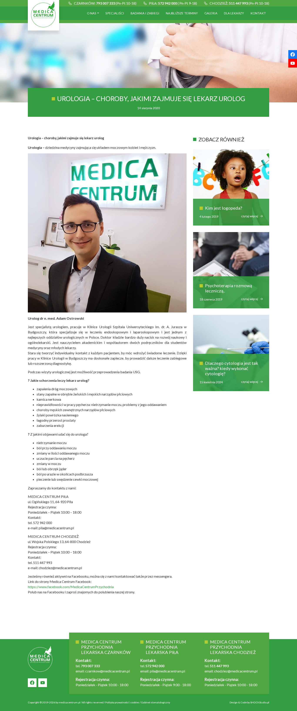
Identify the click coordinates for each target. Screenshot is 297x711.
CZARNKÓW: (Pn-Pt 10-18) (105, 3)
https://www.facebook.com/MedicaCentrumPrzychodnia (71, 587)
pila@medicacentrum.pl (167, 671)
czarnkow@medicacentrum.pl (107, 671)
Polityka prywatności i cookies (122, 702)
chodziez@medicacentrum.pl (235, 671)
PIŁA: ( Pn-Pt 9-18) (173, 3)
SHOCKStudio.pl (259, 702)
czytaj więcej (250, 216)
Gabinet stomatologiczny (155, 702)
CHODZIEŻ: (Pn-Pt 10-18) (239, 3)
